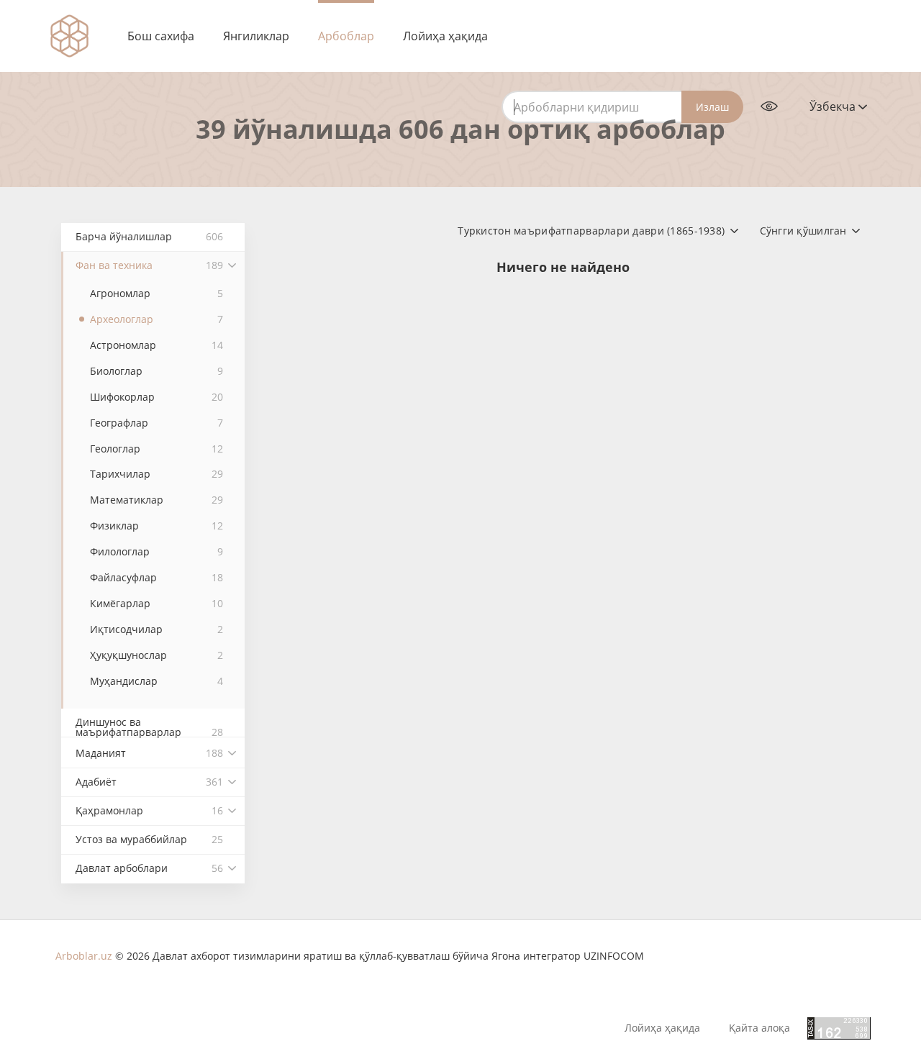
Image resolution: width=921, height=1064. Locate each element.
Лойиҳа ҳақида (445, 36)
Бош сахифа (160, 36)
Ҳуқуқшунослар (156, 655)
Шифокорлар (156, 397)
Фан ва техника (149, 265)
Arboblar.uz (83, 956)
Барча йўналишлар (149, 236)
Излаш (712, 107)
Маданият (149, 753)
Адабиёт (149, 781)
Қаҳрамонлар (149, 810)
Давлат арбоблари (149, 868)
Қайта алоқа (759, 1028)
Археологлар (156, 319)
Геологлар (156, 448)
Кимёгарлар (156, 603)
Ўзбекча (833, 106)
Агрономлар (156, 293)
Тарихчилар (156, 474)
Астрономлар (156, 345)
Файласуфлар (156, 577)
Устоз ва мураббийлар (149, 839)
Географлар (156, 422)
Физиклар (156, 525)
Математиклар (156, 499)
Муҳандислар (156, 681)
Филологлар (156, 551)
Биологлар (156, 371)
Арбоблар (346, 36)
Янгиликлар (256, 36)
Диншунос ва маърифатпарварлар (149, 726)
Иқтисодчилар (156, 629)
